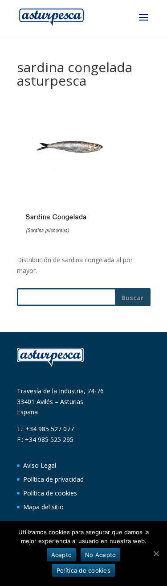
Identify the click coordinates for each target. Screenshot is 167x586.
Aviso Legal (39, 465)
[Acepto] (155, 553)
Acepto (61, 554)
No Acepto (100, 554)
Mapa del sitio (43, 507)
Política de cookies (50, 493)
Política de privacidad (53, 479)
